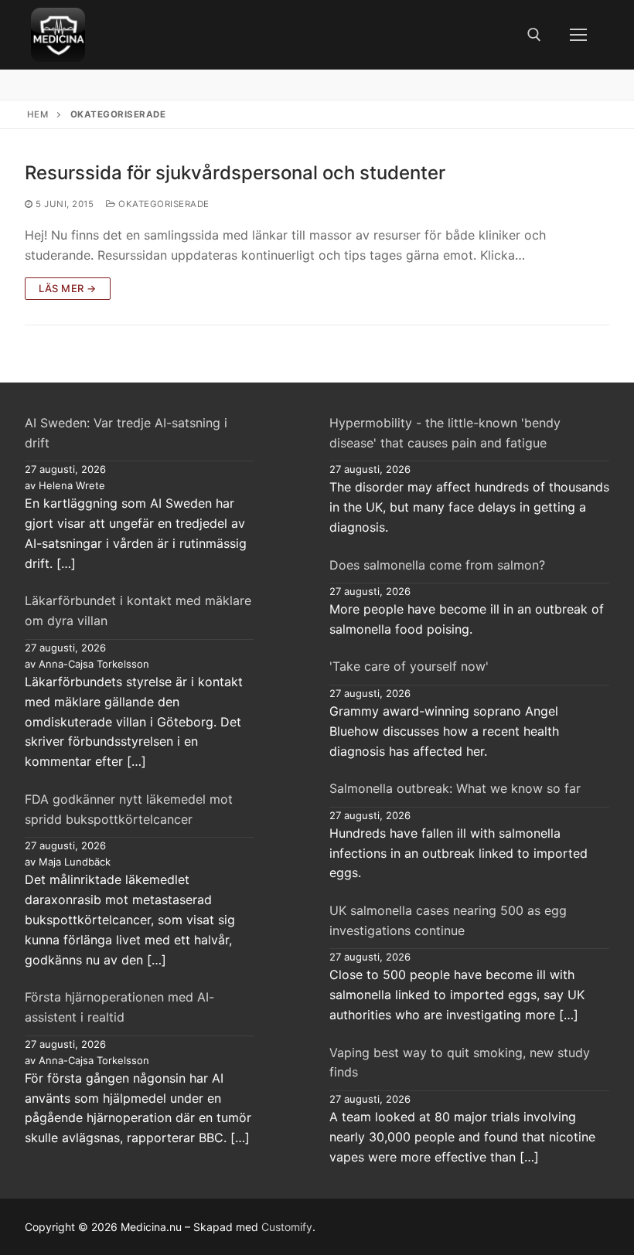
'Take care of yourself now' (409, 666)
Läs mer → (68, 288)
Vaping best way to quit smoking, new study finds (459, 1062)
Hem (38, 114)
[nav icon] (578, 35)
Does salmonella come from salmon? (437, 565)
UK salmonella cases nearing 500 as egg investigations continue (448, 920)
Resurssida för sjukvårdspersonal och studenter (235, 173)
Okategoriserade (163, 204)
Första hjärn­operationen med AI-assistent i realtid (119, 1007)
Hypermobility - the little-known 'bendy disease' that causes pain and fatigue (445, 433)
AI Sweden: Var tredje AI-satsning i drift (126, 433)
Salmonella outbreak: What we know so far (455, 788)
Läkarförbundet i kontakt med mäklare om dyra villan (138, 610)
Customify (286, 1226)
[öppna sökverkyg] (534, 35)
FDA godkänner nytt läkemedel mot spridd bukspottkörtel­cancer (129, 809)
